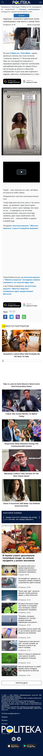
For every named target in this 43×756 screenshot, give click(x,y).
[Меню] (40, 2)
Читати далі (21, 683)
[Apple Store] (13, 746)
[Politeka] (21, 2)
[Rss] (14, 739)
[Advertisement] (21, 252)
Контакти (5, 724)
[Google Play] (29, 746)
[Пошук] (2, 2)
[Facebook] (5, 317)
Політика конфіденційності (11, 713)
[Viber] (18, 317)
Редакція (5, 717)
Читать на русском (33, 24)
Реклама (4, 720)
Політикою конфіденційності (29, 9)
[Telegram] (11, 317)
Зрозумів (22, 15)
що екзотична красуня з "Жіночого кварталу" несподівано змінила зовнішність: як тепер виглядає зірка (21, 279)
